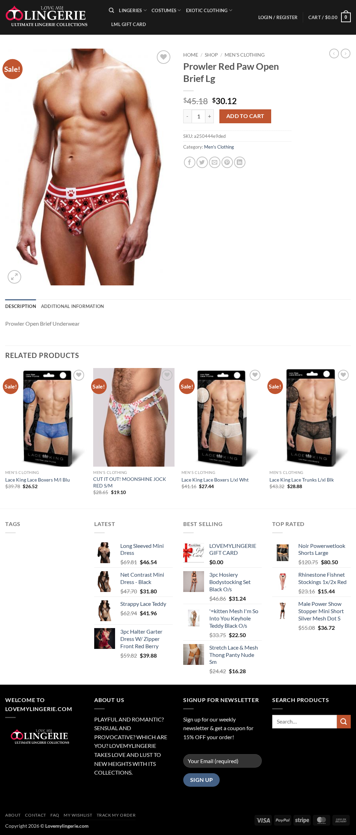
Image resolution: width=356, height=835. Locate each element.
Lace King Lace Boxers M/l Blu (37, 480)
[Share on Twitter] (202, 162)
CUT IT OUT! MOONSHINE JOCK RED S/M (129, 482)
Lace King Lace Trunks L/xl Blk (301, 480)
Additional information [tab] (72, 306)
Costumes (164, 10)
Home (190, 55)
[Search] (111, 10)
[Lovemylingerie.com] (51, 17)
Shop (211, 55)
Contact (35, 815)
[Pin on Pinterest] (227, 162)
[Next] (350, 437)
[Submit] (344, 721)
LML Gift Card (128, 24)
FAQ (54, 815)
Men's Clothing (245, 55)
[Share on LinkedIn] (239, 162)
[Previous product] (345, 53)
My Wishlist (78, 815)
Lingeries (130, 10)
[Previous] (5, 437)
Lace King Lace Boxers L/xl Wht (215, 480)
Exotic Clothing (207, 10)
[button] (329, 17)
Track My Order (116, 815)
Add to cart (245, 116)
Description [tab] (20, 306)
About (13, 815)
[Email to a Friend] (214, 162)
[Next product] (334, 53)
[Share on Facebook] (189, 162)
